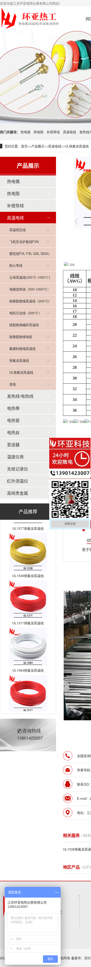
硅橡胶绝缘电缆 (20, 336)
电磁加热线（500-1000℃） (29, 289)
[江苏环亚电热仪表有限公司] (29, 18)
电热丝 (13, 432)
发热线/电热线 (20, 396)
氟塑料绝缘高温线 (22, 348)
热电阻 (38, 132)
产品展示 (37, 146)
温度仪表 (15, 457)
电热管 (13, 420)
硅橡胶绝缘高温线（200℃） (30, 301)
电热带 (13, 408)
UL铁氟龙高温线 (77, 146)
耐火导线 (15, 265)
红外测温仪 (17, 481)
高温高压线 (17, 229)
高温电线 (69, 132)
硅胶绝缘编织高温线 (24, 324)
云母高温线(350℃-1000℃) (29, 277)
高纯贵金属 (17, 493)
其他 (12, 384)
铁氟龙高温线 (19, 360)
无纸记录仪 (17, 469)
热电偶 (25, 132)
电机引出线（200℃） (25, 313)
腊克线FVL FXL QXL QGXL (29, 253)
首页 (24, 146)
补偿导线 (53, 132)
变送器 (13, 444)
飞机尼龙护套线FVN (24, 241)
